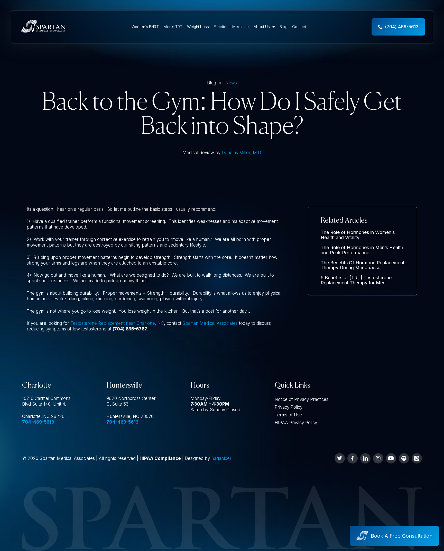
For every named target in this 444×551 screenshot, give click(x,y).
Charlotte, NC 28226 (43, 416)
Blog (284, 26)
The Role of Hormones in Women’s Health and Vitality (358, 235)
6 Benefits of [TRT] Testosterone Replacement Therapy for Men (356, 280)
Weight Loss (198, 26)
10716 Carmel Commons (46, 398)
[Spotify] (404, 458)
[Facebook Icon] (352, 458)
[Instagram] (378, 458)
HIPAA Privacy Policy (296, 422)
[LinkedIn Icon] (365, 458)
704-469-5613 (38, 422)
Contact (299, 26)
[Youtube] (391, 458)
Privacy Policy (288, 407)
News (231, 82)
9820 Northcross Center (131, 398)
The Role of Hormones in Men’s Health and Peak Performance (362, 250)
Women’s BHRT (145, 26)
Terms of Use (288, 414)
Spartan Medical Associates (210, 323)
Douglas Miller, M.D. (242, 152)
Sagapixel (221, 458)
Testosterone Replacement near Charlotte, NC (117, 323)
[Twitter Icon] (340, 458)
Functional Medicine (231, 26)
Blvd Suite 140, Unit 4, (44, 404)
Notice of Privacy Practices (301, 399)
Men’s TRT (172, 26)
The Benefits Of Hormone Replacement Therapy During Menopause (362, 265)
